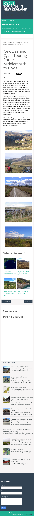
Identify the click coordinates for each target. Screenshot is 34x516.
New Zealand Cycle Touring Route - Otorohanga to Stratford (22, 420)
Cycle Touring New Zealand (19, 43)
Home (4, 21)
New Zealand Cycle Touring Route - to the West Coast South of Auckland (17, 430)
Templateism (28, 514)
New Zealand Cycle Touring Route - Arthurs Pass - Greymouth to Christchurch (22, 399)
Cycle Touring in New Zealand (20, 367)
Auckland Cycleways (18, 31)
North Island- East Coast (10, 24)
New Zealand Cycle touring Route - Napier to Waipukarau (21, 440)
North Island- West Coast (10, 28)
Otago (5, 44)
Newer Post (6, 302)
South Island (26, 28)
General (11, 21)
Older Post (28, 302)
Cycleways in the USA (17, 449)
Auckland (5, 31)
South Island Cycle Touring (16, 44)
